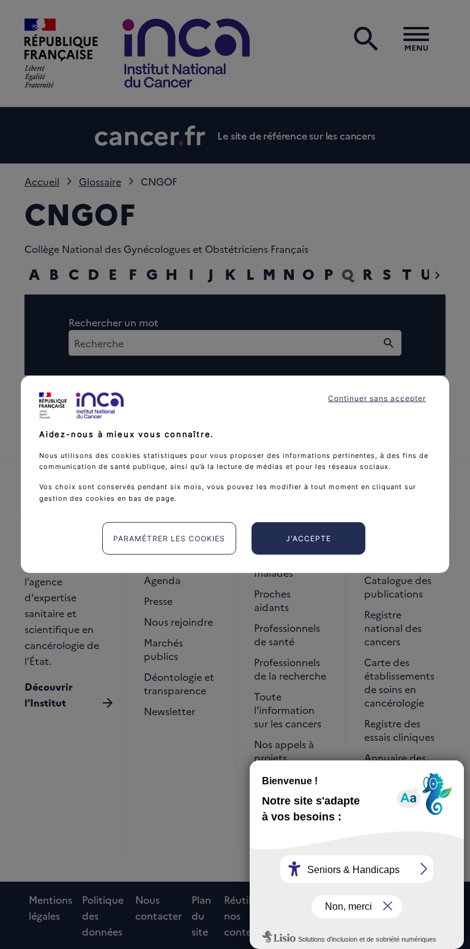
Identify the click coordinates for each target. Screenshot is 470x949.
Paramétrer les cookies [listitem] (169, 538)
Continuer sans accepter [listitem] (377, 398)
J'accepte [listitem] (308, 538)
